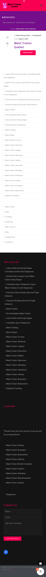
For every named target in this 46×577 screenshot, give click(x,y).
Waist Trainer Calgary (13, 150)
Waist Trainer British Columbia (19, 464)
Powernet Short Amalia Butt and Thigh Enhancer (22, 100)
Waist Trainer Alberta (15, 459)
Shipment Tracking (12, 196)
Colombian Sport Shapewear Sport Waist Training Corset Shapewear (22, 93)
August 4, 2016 (23, 39)
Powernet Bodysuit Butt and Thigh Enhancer (21, 105)
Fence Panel (36, 573)
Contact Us (9, 242)
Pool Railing (10, 573)
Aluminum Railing (34, 571)
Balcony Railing (28, 573)
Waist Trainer (10, 207)
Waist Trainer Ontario (15, 469)
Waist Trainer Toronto (13, 140)
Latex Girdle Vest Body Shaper (16, 120)
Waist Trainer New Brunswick (18, 478)
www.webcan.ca (16, 569)
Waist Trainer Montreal (13, 145)
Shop (7, 212)
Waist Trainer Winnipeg (13, 170)
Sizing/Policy (10, 237)
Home (12, 29)
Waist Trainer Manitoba (16, 473)
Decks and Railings (22, 571)
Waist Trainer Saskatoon (14, 175)
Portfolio (8, 217)
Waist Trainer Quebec (23, 45)
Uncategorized (36, 35)
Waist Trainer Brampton (14, 186)
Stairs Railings (26, 569)
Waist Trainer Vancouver (14, 165)
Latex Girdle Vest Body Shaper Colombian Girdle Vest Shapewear (22, 76)
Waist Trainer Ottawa (12, 181)
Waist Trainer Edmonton (14, 155)
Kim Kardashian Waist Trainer (16, 115)
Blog (7, 232)
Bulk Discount (10, 227)
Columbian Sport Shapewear (15, 125)
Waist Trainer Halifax (12, 160)
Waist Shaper (10, 135)
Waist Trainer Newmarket (14, 191)
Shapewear (11, 494)
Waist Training (10, 130)
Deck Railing (12, 571)
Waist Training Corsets (23, 35)
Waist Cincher (10, 110)
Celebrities (9, 222)
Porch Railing (18, 573)
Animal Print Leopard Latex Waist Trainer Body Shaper (22, 84)
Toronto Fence (22, 575)
